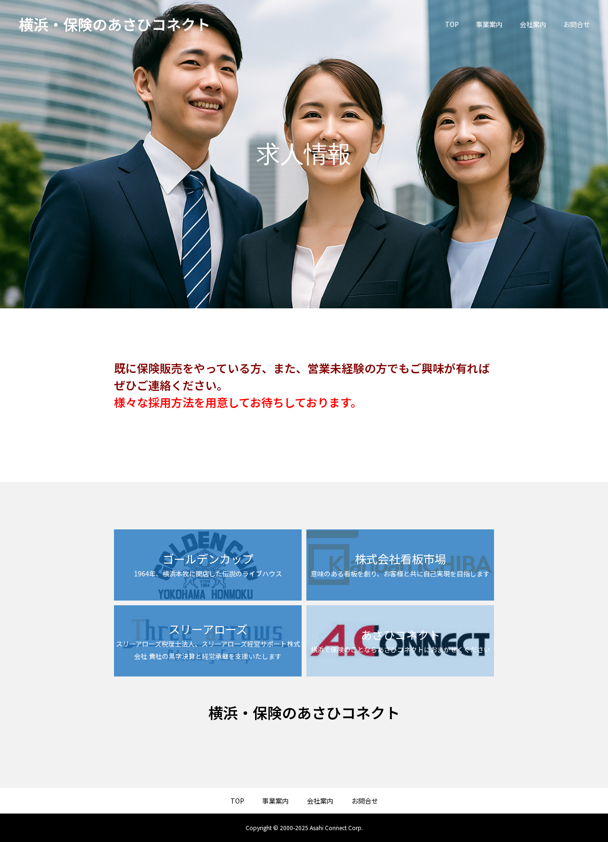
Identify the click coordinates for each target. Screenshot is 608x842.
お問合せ (576, 24)
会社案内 (533, 24)
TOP (452, 24)
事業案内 (489, 24)
